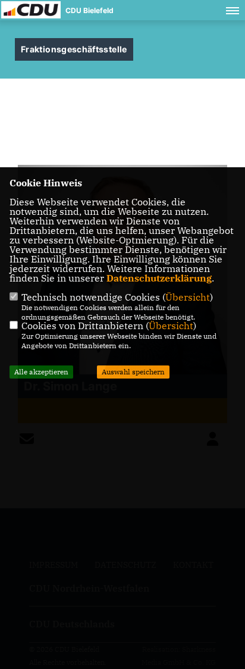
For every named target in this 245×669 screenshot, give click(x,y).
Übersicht (187, 297)
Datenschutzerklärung (159, 278)
